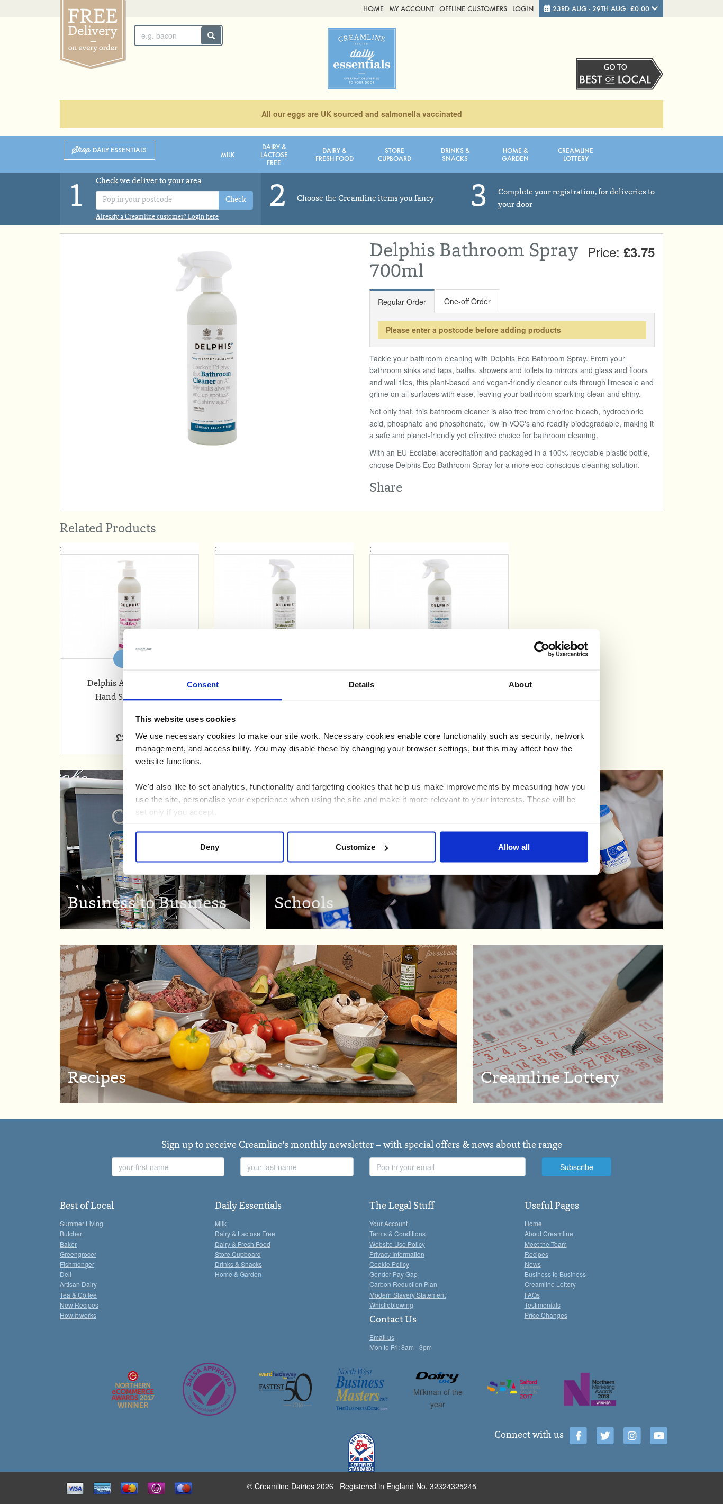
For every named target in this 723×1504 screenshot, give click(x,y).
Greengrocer (78, 1253)
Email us (381, 1337)
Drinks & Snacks (455, 154)
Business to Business (555, 1274)
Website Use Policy (397, 1243)
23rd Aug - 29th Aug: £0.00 (601, 8)
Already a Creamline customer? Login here (157, 217)
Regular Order (402, 301)
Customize (355, 846)
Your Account (388, 1223)
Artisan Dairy (78, 1284)
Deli (65, 1274)
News (533, 1264)
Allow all (514, 846)
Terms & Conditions (397, 1233)
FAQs (532, 1294)
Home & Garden (515, 154)
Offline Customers (473, 8)
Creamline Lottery (575, 154)
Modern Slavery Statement (407, 1294)
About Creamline (549, 1233)
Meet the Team (546, 1243)
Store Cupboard (394, 154)
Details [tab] (362, 683)
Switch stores (619, 74)
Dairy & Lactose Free (274, 154)
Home (373, 8)
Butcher (71, 1233)
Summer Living (81, 1223)
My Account (411, 8)
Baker (68, 1243)
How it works (78, 1314)
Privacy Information (396, 1253)
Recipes (536, 1253)
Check (235, 200)
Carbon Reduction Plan (403, 1284)
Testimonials (543, 1304)
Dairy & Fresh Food (334, 154)
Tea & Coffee (78, 1294)
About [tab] (520, 683)
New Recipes (79, 1304)
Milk (228, 154)
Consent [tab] (203, 683)
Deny (209, 846)
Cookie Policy (389, 1264)
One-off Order (467, 301)
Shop (109, 150)
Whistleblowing (391, 1304)
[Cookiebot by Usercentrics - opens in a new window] (541, 649)
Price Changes (546, 1314)
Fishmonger (77, 1264)
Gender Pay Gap (393, 1274)
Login (523, 8)
